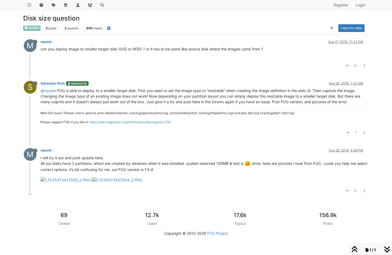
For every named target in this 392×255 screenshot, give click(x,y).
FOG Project (217, 233)
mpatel (46, 42)
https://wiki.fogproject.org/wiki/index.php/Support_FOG (130, 122)
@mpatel (48, 90)
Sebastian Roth (53, 83)
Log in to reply (351, 28)
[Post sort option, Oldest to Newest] (331, 28)
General (33, 28)
